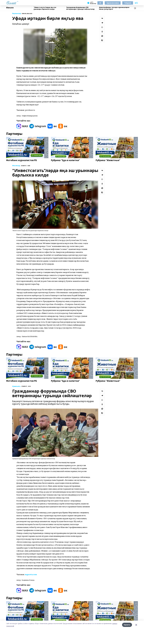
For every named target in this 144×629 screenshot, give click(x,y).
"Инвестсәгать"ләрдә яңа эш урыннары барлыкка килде (45, 8)
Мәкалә (9, 8)
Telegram (127, 3)
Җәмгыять (16, 386)
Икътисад (16, 166)
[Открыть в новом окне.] (22, 126)
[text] (31, 574)
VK (100, 3)
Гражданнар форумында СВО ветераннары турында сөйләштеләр (80, 8)
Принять (127, 625)
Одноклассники (113, 3)
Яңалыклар (16, 13)
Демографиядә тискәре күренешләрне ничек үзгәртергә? (114, 8)
